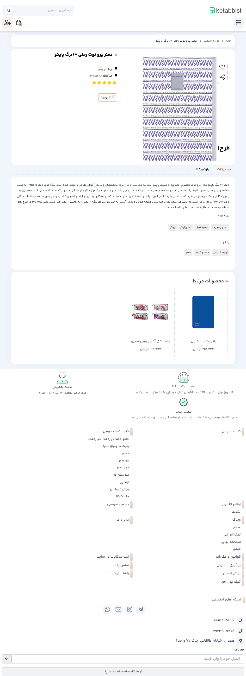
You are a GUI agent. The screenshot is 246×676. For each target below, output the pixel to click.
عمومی (236, 527)
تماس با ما (121, 565)
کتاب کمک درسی (116, 431)
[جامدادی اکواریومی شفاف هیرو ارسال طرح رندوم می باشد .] (150, 312)
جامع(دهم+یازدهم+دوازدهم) (108, 439)
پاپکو (102, 69)
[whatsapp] (107, 609)
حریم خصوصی (118, 504)
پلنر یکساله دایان (203, 341)
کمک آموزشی (232, 534)
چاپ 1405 (122, 496)
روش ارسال (232, 573)
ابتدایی (124, 482)
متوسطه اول (120, 474)
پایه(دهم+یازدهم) (116, 446)
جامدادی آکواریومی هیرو (150, 341)
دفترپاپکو (185, 227)
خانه (228, 40)
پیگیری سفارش (229, 565)
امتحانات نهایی (231, 542)
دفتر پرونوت (220, 227)
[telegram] (140, 609)
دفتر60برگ (202, 227)
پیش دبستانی (119, 489)
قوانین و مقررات (228, 557)
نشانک (236, 512)
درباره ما (123, 520)
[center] (8, 10)
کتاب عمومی (231, 431)
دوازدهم (123, 467)
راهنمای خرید (119, 573)
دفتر (188, 252)
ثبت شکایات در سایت (113, 557)
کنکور (237, 549)
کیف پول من (231, 582)
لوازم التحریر (211, 40)
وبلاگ (236, 520)
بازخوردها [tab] (202, 169)
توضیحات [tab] (224, 169)
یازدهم (124, 460)
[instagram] (129, 609)
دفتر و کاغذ (202, 252)
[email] (118, 609)
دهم (125, 453)
